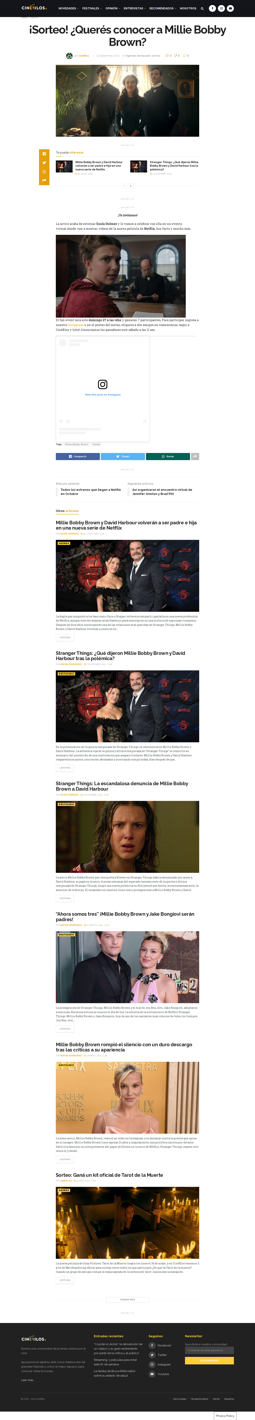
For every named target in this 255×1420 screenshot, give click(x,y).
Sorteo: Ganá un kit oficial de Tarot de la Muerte (109, 1175)
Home (24, 17)
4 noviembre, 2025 (92, 795)
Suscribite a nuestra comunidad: (206, 1344)
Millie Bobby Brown (76, 444)
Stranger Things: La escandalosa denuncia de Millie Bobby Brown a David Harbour (122, 786)
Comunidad (179, 1399)
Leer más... (28, 1380)
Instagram (75, 325)
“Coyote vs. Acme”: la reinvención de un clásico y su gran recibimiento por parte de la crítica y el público (118, 1348)
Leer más (64, 637)
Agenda (34, 17)
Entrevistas (133, 8)
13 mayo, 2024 (82, 1181)
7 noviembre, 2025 (162, 174)
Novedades (67, 8)
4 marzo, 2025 (93, 1055)
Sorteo (96, 444)
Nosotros (188, 8)
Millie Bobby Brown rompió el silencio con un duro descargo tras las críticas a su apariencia (124, 1047)
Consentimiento (199, 1399)
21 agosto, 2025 (94, 925)
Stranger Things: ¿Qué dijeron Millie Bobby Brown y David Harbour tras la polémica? (174, 166)
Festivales (90, 8)
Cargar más (127, 1299)
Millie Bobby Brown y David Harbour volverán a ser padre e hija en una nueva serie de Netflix (99, 166)
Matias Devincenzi (71, 664)
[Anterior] (124, 186)
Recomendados (162, 8)
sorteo (156, 55)
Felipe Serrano (69, 534)
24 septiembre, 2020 (108, 55)
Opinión (111, 8)
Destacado (143, 55)
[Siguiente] (131, 186)
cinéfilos (83, 55)
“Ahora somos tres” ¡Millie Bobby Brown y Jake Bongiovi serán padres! (125, 916)
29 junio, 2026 (85, 174)
